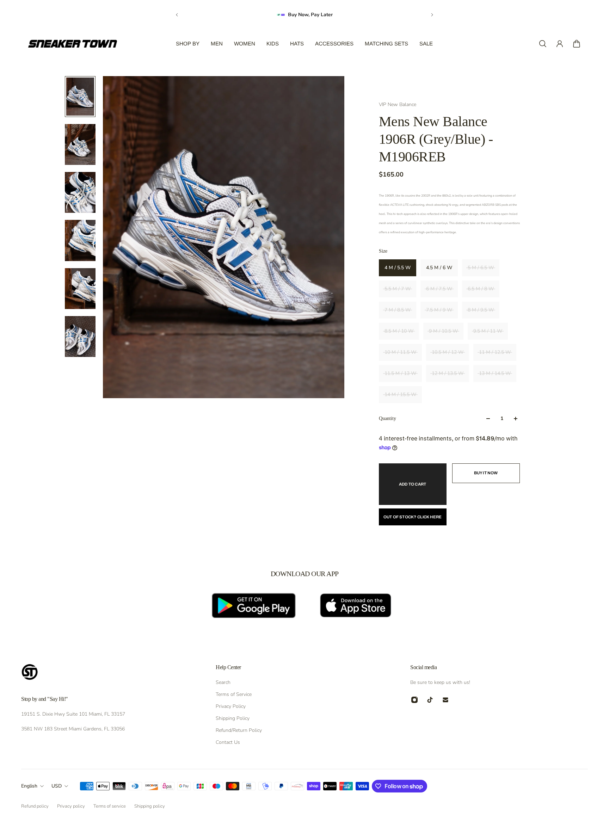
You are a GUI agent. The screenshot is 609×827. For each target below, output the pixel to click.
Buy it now (486, 473)
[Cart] (576, 43)
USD (56, 786)
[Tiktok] (430, 700)
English (29, 786)
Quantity (387, 418)
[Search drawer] (542, 43)
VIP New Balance (397, 104)
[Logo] (72, 44)
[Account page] (559, 43)
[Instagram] (414, 700)
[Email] (445, 700)
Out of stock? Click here (412, 517)
